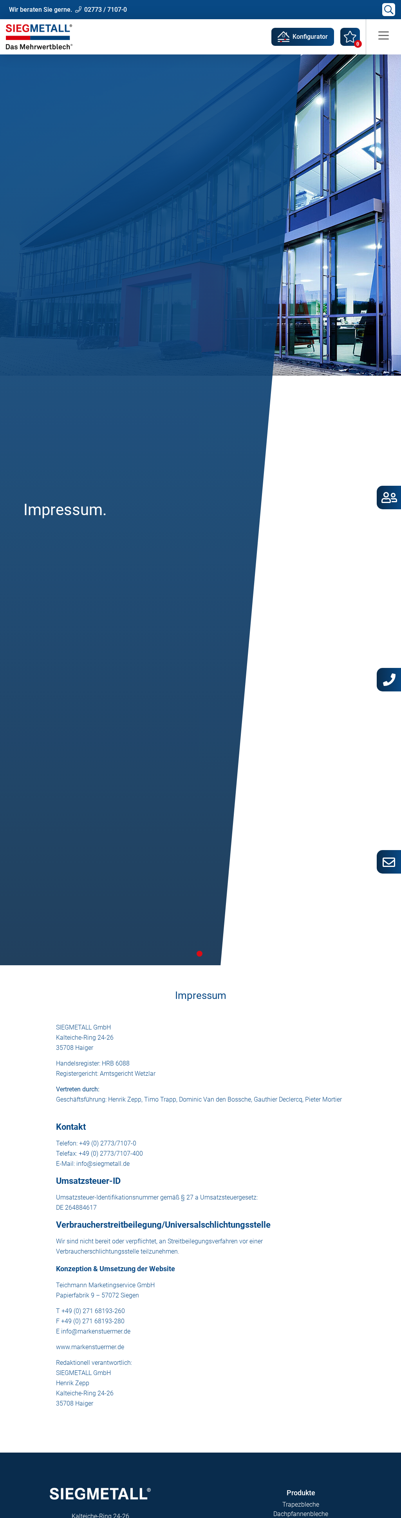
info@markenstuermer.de (95, 1331)
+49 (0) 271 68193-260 (93, 1311)
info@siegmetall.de (103, 1163)
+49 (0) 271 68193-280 (93, 1321)
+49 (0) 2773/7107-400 (111, 1153)
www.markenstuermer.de (90, 1347)
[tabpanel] (200, 509)
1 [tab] (199, 954)
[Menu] (383, 36)
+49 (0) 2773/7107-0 (107, 1143)
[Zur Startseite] (39, 36)
